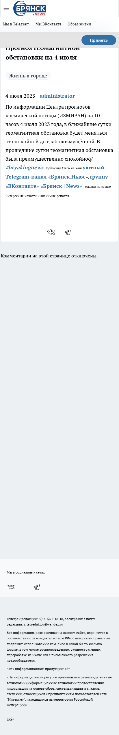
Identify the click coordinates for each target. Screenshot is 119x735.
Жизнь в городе (28, 75)
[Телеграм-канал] (37, 587)
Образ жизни (79, 24)
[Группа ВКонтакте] (11, 587)
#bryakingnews (24, 167)
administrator (57, 95)
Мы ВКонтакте (49, 24)
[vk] (52, 232)
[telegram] (69, 232)
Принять (99, 40)
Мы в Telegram (16, 24)
